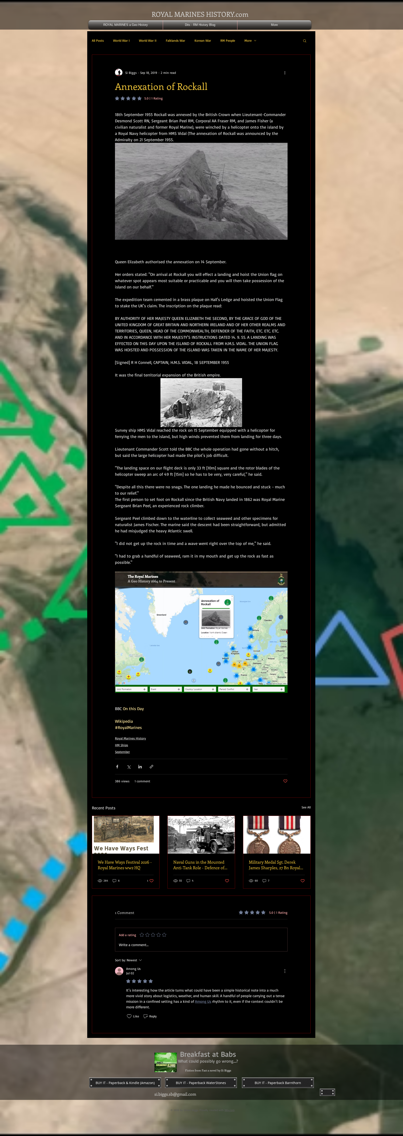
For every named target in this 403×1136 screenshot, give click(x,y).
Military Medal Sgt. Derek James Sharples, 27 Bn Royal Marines (274, 864)
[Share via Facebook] (117, 766)
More (248, 40)
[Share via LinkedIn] (140, 766)
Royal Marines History (130, 738)
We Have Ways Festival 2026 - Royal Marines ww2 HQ (125, 864)
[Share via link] (151, 766)
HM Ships (121, 745)
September (122, 752)
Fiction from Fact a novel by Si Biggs (208, 1070)
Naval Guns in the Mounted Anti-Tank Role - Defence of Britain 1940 (198, 864)
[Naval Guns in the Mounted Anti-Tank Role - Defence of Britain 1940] (201, 835)
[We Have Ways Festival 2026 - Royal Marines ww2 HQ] (125, 835)
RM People (227, 40)
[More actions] (285, 72)
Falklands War (175, 40)
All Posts (98, 40)
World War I (121, 40)
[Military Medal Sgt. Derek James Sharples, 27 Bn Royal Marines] (276, 835)
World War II (147, 40)
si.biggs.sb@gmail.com (175, 1094)
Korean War (203, 40)
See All (306, 807)
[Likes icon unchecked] (129, 1016)
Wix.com (230, 1110)
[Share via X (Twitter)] (128, 766)
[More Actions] (285, 971)
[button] (304, 40)
